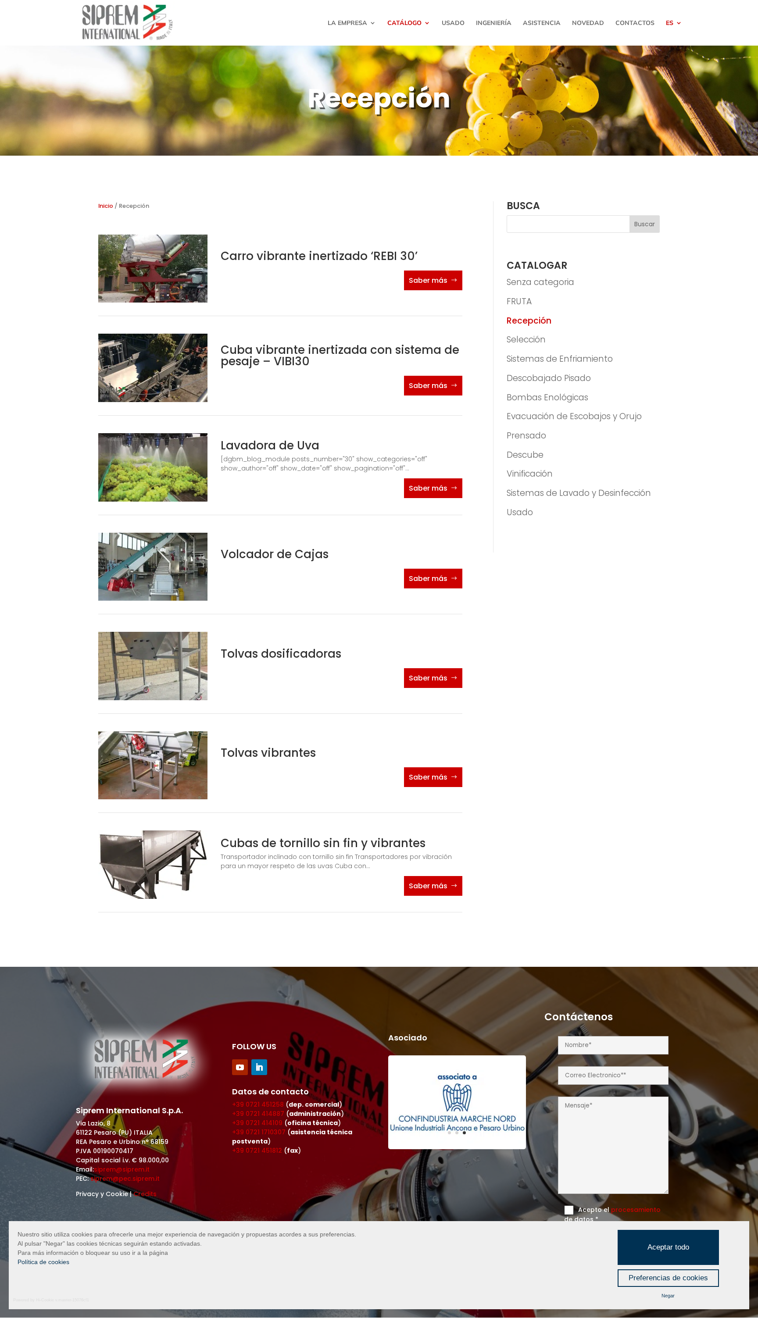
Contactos (634, 23)
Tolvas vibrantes (268, 753)
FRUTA (519, 301)
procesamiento (636, 1209)
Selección (526, 340)
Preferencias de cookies (668, 1278)
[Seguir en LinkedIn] (259, 1067)
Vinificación (530, 474)
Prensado (526, 436)
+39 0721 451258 (258, 1104)
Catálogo (404, 23)
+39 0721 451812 (257, 1150)
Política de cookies (43, 1261)
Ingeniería (493, 23)
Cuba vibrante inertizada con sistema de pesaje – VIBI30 (340, 355)
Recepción (529, 321)
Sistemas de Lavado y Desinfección (579, 493)
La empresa (347, 23)
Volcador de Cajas (275, 554)
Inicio (105, 206)
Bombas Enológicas (547, 397)
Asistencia (542, 23)
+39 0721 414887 (258, 1113)
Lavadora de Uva (270, 445)
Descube (525, 455)
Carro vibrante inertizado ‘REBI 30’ (319, 256)
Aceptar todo (668, 1247)
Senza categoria (540, 282)
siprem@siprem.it (122, 1169)
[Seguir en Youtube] (240, 1067)
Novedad (588, 23)
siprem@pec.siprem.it (125, 1178)
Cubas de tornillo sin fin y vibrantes (323, 843)
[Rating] (457, 1147)
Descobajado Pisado (549, 378)
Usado (453, 23)
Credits (145, 1194)
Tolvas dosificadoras (281, 654)
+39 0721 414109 (257, 1123)
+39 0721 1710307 (259, 1132)
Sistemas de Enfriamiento (560, 359)
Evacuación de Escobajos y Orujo (574, 416)
